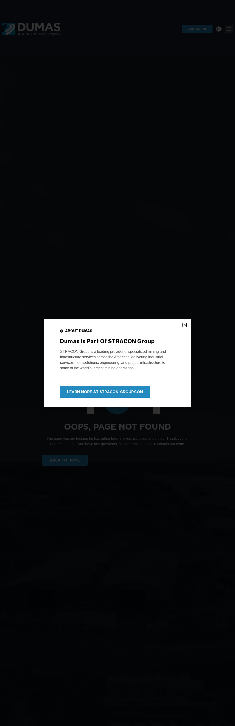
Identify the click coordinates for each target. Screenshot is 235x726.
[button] (184, 325)
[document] (117, 363)
